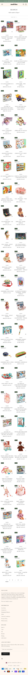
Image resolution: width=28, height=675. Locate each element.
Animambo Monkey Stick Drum (21, 340)
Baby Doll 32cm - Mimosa (21, 222)
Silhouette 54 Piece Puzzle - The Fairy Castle (7, 38)
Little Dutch (3, 638)
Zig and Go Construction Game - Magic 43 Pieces (7, 525)
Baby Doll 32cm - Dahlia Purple (21, 525)
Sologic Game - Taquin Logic (20, 479)
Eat (2, 631)
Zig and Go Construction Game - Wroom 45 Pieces (21, 385)
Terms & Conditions (5, 616)
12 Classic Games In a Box (7, 84)
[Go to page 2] (21, 580)
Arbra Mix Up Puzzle (21, 130)
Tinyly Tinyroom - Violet (7, 131)
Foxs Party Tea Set (7, 383)
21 (18, 580)
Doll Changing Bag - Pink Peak (7, 408)
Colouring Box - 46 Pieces (7, 222)
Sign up (5, 653)
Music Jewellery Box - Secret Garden (21, 38)
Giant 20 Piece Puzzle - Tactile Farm (20, 62)
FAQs (2, 614)
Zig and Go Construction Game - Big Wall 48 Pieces (7, 433)
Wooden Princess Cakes (7, 154)
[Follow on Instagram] (2, 658)
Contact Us (3, 610)
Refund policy (4, 620)
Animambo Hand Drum (7, 291)
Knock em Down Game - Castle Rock (21, 433)
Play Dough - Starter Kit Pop (20, 573)
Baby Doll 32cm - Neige (7, 573)
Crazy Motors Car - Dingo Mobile (21, 107)
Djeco (7, 35)
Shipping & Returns (5, 612)
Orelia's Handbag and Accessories (7, 479)
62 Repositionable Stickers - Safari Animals (20, 293)
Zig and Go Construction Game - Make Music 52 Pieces (7, 108)
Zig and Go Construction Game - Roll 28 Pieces (21, 409)
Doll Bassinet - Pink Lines (21, 200)
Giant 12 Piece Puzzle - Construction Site (21, 177)
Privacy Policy (4, 618)
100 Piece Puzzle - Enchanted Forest (20, 245)
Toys (2, 629)
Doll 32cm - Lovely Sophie (7, 316)
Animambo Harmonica (21, 362)
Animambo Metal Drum (7, 362)
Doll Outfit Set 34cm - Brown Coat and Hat (20, 457)
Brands (2, 633)
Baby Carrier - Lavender (21, 502)
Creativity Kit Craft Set (21, 154)
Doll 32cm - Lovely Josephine (7, 245)
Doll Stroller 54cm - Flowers (7, 502)
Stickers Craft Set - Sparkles (21, 549)
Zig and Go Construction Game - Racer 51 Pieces (7, 550)
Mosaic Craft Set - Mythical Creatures (7, 200)
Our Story (3, 608)
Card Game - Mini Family (21, 84)
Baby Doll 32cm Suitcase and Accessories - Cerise (21, 317)
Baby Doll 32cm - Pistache (7, 268)
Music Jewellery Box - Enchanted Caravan (7, 457)
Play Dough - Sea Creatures (7, 62)
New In (2, 627)
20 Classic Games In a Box (7, 177)
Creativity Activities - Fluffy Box (7, 340)
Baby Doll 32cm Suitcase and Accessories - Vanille (20, 268)
